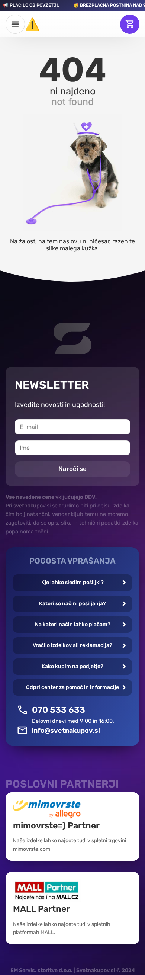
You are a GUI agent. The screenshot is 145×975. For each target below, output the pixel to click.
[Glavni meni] (15, 24)
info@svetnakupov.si (66, 731)
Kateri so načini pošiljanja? (72, 603)
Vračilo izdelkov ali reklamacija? (72, 645)
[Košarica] (129, 24)
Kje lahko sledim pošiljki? (72, 582)
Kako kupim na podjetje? (72, 666)
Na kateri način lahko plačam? (72, 624)
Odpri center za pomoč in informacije (72, 687)
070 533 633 (58, 710)
